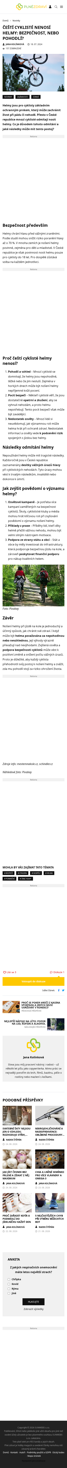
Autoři (22, 1452)
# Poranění (9, 878)
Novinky (8, 97)
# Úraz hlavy (25, 878)
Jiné (14, 1293)
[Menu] (61, 7)
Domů (6, 1452)
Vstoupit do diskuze (33, 981)
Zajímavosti (22, 97)
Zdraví (36, 97)
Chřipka (16, 1279)
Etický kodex (58, 1452)
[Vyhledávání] (56, 6)
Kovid (15, 1284)
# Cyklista (22, 873)
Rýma (15, 1288)
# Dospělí (36, 873)
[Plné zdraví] (31, 6)
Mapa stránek (34, 1455)
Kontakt (14, 1452)
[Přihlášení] (50, 6)
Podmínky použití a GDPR (39, 1452)
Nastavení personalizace (33, 1460)
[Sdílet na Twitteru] (63, 991)
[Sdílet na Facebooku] (59, 991)
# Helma (49, 873)
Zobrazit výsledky (33, 1309)
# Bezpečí (8, 873)
